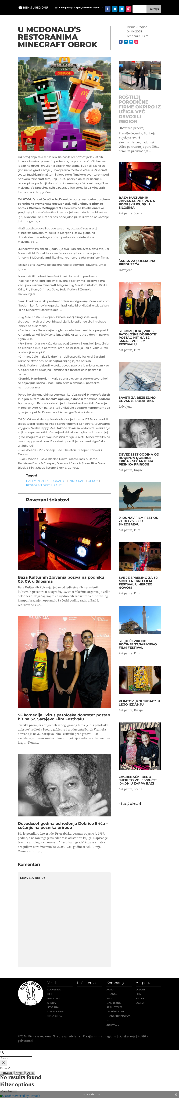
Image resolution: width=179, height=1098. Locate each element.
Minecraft (77, 481)
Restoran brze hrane (44, 485)
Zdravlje (112, 1024)
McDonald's (56, 481)
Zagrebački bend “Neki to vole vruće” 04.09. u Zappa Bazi (138, 780)
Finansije (112, 994)
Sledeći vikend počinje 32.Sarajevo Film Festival (138, 644)
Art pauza (133, 36)
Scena (138, 213)
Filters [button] (10, 1068)
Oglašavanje (127, 1036)
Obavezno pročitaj (131, 128)
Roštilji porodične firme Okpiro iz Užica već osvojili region (140, 109)
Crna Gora (54, 1015)
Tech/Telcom (115, 1011)
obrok (93, 481)
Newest (19, 1073)
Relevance (6, 1073)
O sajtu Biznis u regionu (99, 1036)
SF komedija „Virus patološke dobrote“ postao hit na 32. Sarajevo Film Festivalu (64, 717)
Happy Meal (35, 481)
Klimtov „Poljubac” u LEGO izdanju (139, 702)
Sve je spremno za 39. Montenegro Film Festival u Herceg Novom (138, 583)
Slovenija (54, 989)
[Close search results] (3, 1063)
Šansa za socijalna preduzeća (137, 262)
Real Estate (114, 1007)
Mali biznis (113, 1002)
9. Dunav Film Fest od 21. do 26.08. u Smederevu (139, 521)
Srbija (51, 1002)
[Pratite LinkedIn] (114, 9)
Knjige (138, 470)
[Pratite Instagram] (128, 9)
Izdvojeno (126, 270)
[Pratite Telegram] (121, 9)
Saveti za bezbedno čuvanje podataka (137, 399)
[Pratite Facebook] (107, 9)
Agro (109, 989)
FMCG (109, 998)
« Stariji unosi (128, 804)
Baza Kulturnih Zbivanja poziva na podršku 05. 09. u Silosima (61, 579)
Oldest (30, 1073)
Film (145, 36)
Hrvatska (53, 998)
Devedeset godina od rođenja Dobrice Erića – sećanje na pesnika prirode (63, 825)
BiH (49, 994)
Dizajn (138, 710)
